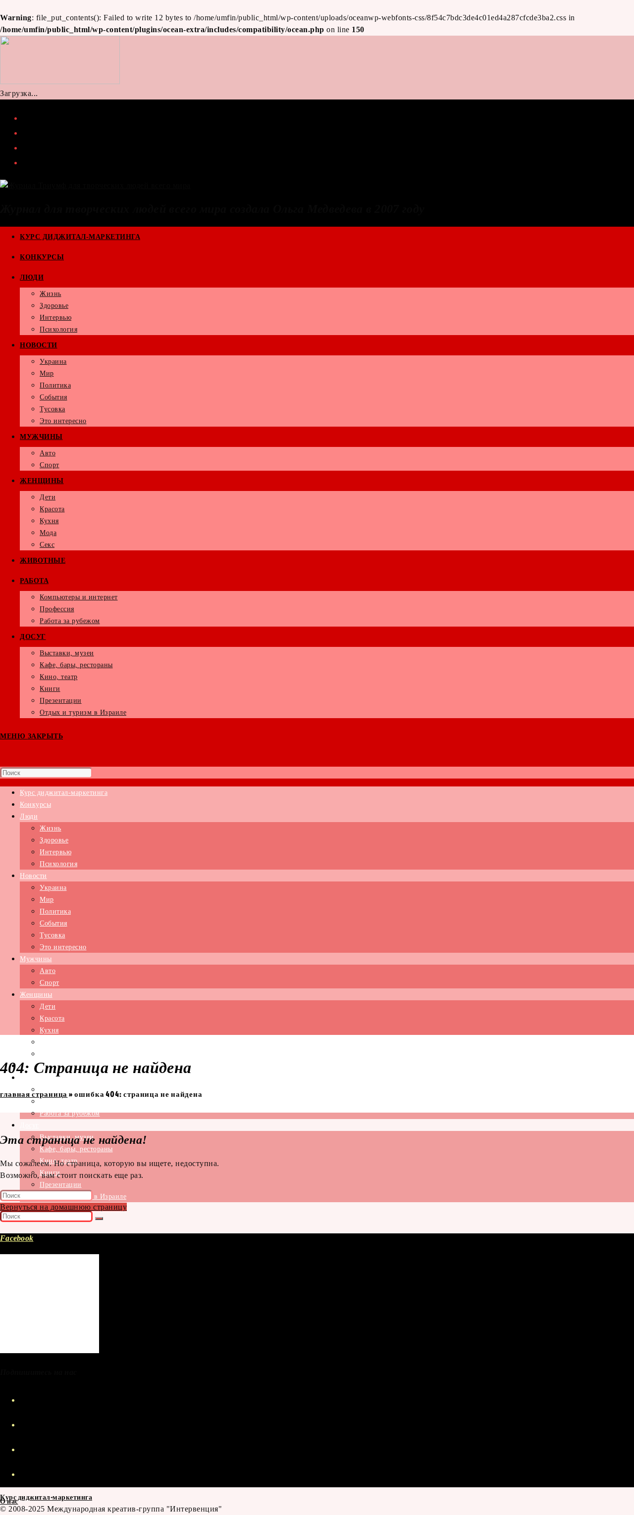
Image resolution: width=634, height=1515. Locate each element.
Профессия (57, 1101)
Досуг (29, 1125)
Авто (47, 971)
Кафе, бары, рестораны (76, 1149)
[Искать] (99, 1218)
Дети (47, 1006)
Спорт (49, 982)
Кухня (49, 1030)
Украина (53, 887)
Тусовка (52, 935)
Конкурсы (35, 804)
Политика (55, 911)
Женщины (36, 994)
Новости (33, 876)
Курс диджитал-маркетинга (63, 792)
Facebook (16, 1238)
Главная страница (33, 1094)
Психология (58, 864)
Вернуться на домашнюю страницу (63, 1207)
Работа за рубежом (70, 1113)
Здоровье (54, 840)
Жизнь (50, 828)
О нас (9, 1501)
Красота (52, 1018)
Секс (47, 1054)
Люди (29, 816)
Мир (47, 899)
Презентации (61, 1184)
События (53, 923)
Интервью (55, 852)
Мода (48, 1042)
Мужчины (36, 959)
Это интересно (63, 947)
